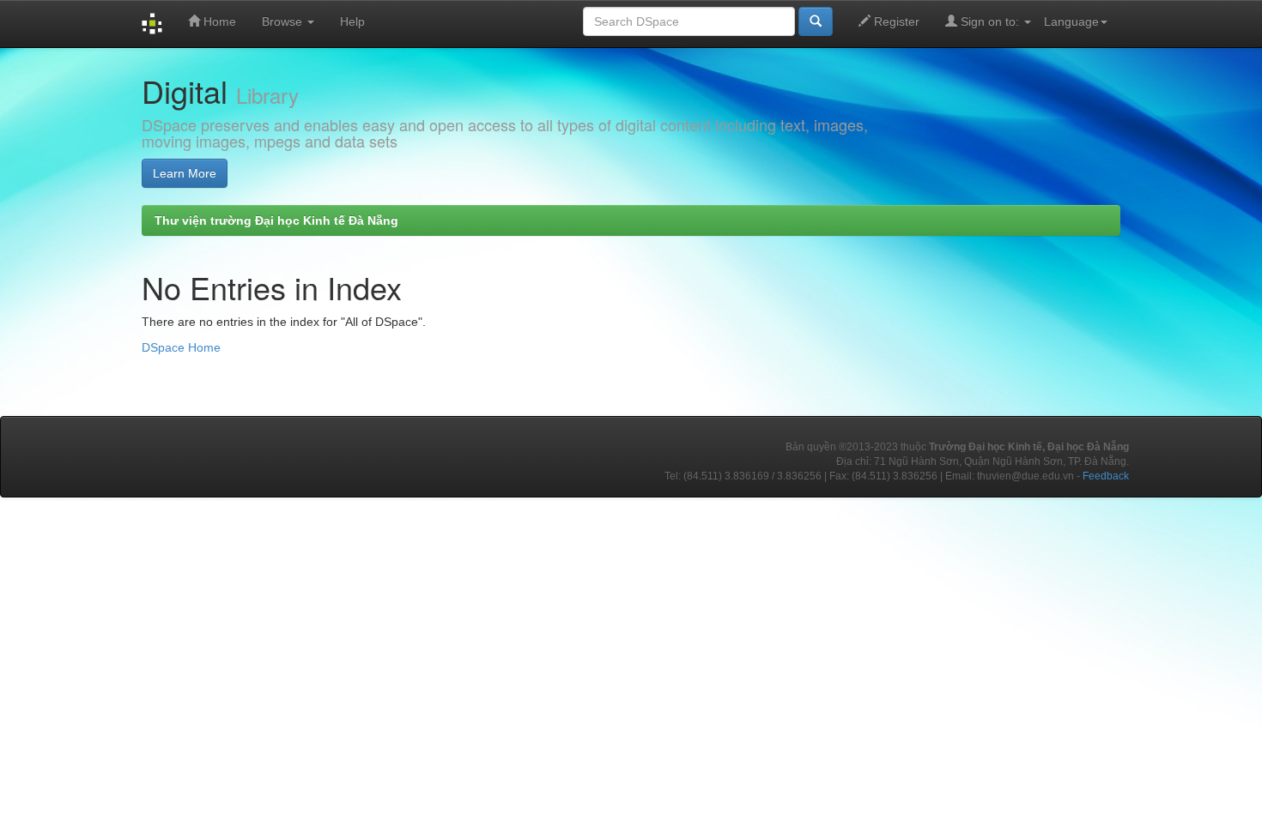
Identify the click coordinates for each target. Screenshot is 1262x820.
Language (1071, 21)
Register (895, 21)
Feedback (1106, 476)
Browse (284, 21)
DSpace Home (181, 347)
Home (218, 21)
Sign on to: (989, 21)
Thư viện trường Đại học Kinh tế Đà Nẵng (276, 220)
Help (352, 21)
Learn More (184, 173)
